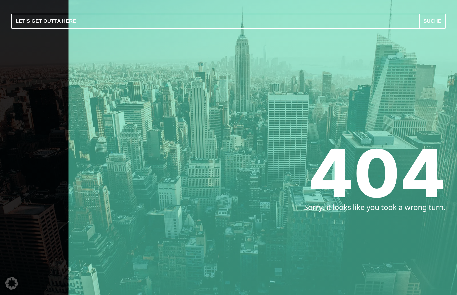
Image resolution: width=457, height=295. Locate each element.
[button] (11, 283)
